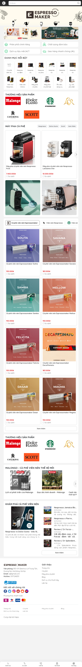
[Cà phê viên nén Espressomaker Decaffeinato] (59, 344)
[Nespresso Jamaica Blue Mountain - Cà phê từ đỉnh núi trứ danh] (47, 510)
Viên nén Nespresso (54, 223)
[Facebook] (5, 591)
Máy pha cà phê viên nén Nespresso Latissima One (57, 167)
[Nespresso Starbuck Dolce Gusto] (60, 33)
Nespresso (42, 126)
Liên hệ (44, 583)
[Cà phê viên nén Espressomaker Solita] (22, 245)
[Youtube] (18, 591)
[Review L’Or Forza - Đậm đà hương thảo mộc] (47, 532)
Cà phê (45, 571)
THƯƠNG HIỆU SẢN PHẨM (19, 94)
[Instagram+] (14, 591)
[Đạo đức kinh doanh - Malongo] (52, 480)
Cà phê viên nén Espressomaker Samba (22, 313)
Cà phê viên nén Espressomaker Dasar (22, 412)
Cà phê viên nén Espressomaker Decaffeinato (56, 364)
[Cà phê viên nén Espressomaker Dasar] (22, 394)
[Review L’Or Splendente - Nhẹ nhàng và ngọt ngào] (47, 543)
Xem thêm (71, 126)
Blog (43, 577)
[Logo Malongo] (13, 101)
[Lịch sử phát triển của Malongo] (20, 480)
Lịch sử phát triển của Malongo (19, 492)
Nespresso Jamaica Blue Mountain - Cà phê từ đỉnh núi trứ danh (65, 507)
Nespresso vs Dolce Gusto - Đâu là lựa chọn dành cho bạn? (21, 531)
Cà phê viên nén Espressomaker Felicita (22, 363)
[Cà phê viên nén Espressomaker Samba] (22, 295)
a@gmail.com (14, 574)
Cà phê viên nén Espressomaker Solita (22, 264)
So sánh (11, 176)
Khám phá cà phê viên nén (22, 504)
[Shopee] (22, 591)
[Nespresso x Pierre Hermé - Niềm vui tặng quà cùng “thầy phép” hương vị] (47, 521)
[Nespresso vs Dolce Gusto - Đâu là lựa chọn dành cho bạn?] (22, 518)
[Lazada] (26, 591)
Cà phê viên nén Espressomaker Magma (59, 412)
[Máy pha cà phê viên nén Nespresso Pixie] (22, 148)
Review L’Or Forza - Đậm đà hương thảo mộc (65, 529)
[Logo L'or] (68, 102)
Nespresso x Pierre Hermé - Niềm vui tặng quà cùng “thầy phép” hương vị (64, 518)
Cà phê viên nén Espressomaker (24, 223)
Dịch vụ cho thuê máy (50, 580)
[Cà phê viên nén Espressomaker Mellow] (59, 295)
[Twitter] (9, 591)
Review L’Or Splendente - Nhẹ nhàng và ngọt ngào (65, 541)
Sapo (17, 617)
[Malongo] (41, 16)
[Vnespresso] (4, 3)
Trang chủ (46, 568)
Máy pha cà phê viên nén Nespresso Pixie (21, 167)
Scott (63, 126)
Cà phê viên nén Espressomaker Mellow (59, 313)
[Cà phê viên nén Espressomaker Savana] (59, 245)
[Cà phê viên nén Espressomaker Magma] (59, 394)
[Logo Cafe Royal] (13, 114)
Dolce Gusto (53, 126)
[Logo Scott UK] (31, 114)
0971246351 (14, 576)
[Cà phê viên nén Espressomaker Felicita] (22, 344)
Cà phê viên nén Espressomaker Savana (59, 264)
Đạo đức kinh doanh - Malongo (51, 492)
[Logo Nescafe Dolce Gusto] (31, 101)
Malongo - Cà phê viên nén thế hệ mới (29, 467)
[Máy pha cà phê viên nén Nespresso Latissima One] (59, 148)
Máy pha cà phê (15, 126)
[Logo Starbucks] (50, 102)
